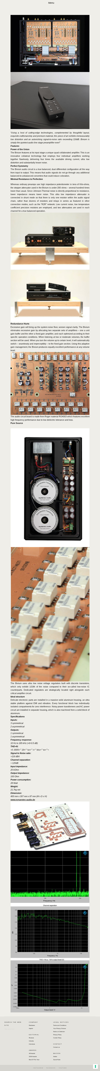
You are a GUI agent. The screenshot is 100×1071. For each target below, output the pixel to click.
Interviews (32, 1044)
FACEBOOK (50, 1068)
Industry (31, 1041)
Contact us (56, 1047)
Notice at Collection (59, 1031)
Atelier (55, 1056)
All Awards (32, 1053)
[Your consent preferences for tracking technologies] (95, 1066)
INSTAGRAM (38, 1068)
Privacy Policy (57, 1034)
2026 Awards (33, 1056)
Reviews (31, 1038)
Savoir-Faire (56, 1059)
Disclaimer (32, 1025)
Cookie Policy (57, 1038)
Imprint (31, 1028)
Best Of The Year (34, 1059)
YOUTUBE (63, 1068)
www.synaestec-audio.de (23, 800)
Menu (51, 3)
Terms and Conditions (59, 1025)
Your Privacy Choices (59, 1028)
